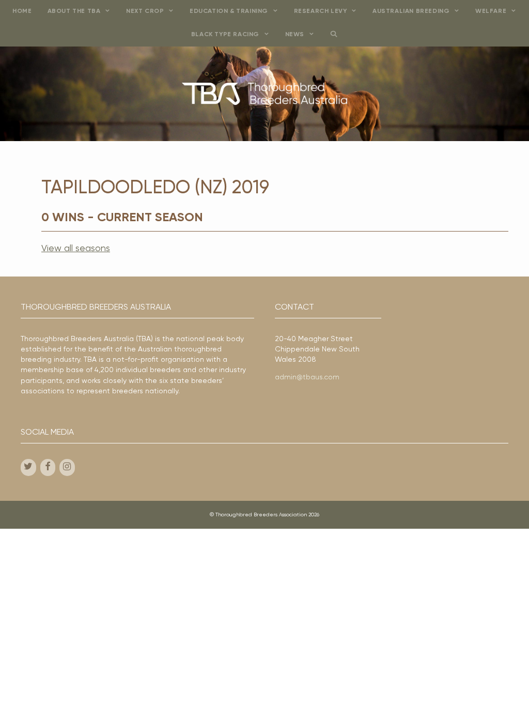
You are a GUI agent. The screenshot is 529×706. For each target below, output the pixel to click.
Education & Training (229, 11)
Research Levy (320, 11)
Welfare (490, 11)
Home (22, 11)
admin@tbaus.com (307, 377)
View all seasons (75, 248)
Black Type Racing (225, 35)
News (294, 35)
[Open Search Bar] (334, 35)
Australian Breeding (410, 11)
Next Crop (145, 11)
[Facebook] (48, 467)
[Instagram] (67, 467)
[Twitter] (28, 467)
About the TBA (74, 11)
